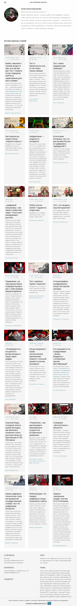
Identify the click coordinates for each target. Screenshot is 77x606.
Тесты (17, 57)
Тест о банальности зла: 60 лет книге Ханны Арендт (37, 67)
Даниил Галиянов (11, 543)
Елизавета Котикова (36, 384)
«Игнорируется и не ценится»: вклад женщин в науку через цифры (13, 354)
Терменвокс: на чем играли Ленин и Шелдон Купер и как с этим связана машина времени (14, 286)
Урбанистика (58, 594)
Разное (68, 592)
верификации (66, 370)
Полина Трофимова (60, 456)
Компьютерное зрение (47, 581)
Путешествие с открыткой (57, 592)
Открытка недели (65, 586)
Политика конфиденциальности (14, 560)
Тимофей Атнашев (36, 459)
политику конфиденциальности (36, 603)
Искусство (9, 275)
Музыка (16, 275)
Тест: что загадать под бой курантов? (61, 206)
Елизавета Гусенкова (61, 319)
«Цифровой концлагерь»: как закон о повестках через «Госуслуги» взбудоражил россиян (13, 211)
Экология (40, 343)
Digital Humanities (54, 571)
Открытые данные (45, 588)
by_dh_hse (64, 558)
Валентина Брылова (60, 162)
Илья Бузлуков (34, 181)
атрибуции (56, 370)
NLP (30, 417)
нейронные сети (55, 558)
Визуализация (56, 573)
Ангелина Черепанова (13, 325)
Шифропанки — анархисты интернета (36, 139)
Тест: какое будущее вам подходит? (59, 66)
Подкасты (48, 590)
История (56, 488)
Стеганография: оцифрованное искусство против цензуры (61, 285)
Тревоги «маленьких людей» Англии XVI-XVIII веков (60, 497)
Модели (65, 581)
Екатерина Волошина (37, 461)
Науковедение (48, 583)
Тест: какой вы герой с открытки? (37, 282)
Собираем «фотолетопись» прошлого (61, 425)
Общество (32, 57)
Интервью (56, 577)
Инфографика (64, 577)
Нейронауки (57, 583)
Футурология (44, 596)
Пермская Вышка (57, 588)
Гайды (34, 417)
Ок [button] (49, 603)
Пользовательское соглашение (13, 562)
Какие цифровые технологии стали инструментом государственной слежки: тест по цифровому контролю (13, 501)
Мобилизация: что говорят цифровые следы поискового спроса (38, 497)
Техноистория (34, 130)
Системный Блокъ (11, 258)
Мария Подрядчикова (13, 113)
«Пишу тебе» (33, 199)
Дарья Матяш (34, 463)
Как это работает (66, 579)
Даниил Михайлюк (12, 153)
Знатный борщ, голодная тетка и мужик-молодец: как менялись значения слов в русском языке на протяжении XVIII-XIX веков (14, 431)
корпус (57, 560)
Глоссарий (64, 575)
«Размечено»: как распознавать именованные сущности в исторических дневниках (37, 428)
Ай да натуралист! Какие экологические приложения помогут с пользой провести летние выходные (37, 356)
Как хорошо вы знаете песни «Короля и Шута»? (13, 139)
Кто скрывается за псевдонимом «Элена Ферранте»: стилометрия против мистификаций (61, 356)
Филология (62, 57)
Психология (66, 590)
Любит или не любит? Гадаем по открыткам (37, 207)
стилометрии (63, 368)
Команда (7, 558)
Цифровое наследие (60, 417)
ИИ (48, 558)
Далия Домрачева (11, 470)
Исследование (49, 579)
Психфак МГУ (44, 592)
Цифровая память (54, 596)
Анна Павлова (10, 399)
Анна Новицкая (58, 102)
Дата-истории (48, 577)
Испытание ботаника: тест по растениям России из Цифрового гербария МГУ (61, 141)
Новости (63, 583)
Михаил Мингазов (35, 298)
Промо (60, 590)
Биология (56, 130)
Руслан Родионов (59, 390)
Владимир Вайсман (60, 545)
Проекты (54, 590)
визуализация (47, 560)
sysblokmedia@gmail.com (12, 572)
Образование (48, 586)
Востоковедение (50, 575)
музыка (45, 562)
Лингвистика (9, 57)
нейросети (43, 558)
